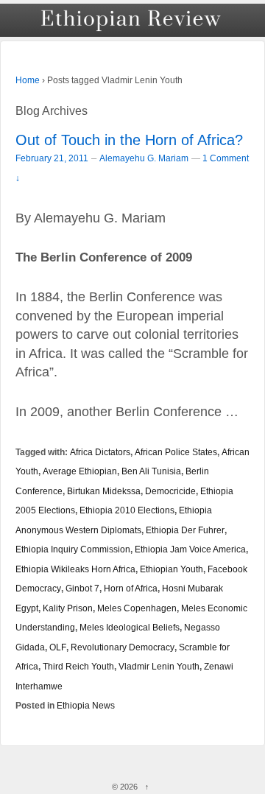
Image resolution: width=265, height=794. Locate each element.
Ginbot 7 (82, 588)
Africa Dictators (100, 452)
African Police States (176, 452)
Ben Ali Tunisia (151, 471)
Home (27, 80)
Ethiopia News (86, 705)
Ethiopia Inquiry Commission (72, 549)
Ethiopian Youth (171, 569)
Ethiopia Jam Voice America (190, 549)
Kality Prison (68, 608)
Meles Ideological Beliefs (130, 627)
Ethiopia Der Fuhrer (185, 530)
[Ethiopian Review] (132, 20)
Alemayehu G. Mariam (143, 158)
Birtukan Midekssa (104, 491)
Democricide (170, 491)
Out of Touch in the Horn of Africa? (129, 140)
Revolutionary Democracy (122, 647)
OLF (57, 647)
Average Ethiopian (80, 471)
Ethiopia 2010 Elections (127, 510)
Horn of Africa (131, 588)
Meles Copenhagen (137, 608)
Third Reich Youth (78, 666)
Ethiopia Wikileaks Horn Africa (75, 569)
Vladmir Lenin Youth (159, 666)
